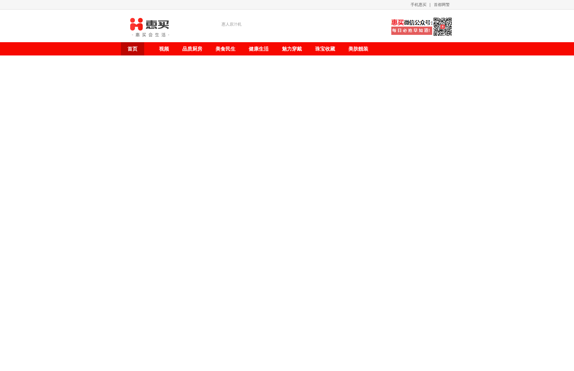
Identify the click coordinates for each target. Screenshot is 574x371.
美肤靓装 (358, 48)
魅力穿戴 (292, 48)
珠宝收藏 (325, 48)
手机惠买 (419, 4)
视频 (164, 48)
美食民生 (226, 48)
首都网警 (442, 4)
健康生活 (259, 48)
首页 (133, 48)
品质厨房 (192, 48)
